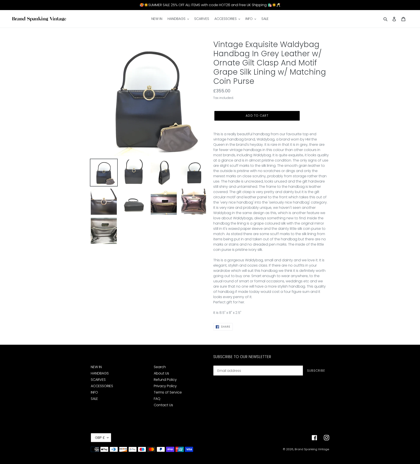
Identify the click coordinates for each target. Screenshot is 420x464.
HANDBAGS (100, 373)
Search (160, 366)
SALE (94, 398)
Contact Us (163, 405)
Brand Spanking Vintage (312, 449)
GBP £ (100, 437)
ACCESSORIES (102, 385)
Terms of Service (168, 392)
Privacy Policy (165, 385)
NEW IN (96, 366)
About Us (161, 373)
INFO (94, 392)
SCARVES (98, 379)
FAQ (157, 398)
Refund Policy (165, 379)
